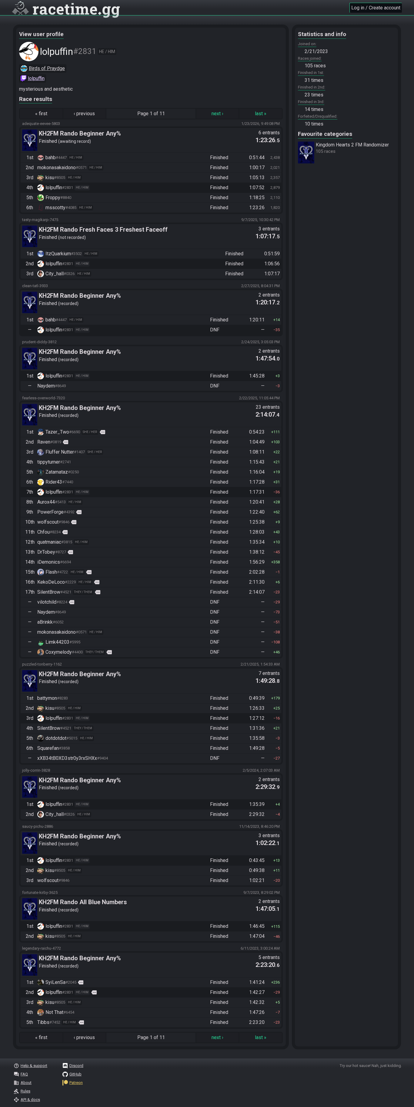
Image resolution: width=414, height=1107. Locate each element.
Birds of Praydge (47, 68)
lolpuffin (36, 78)
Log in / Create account (375, 8)
